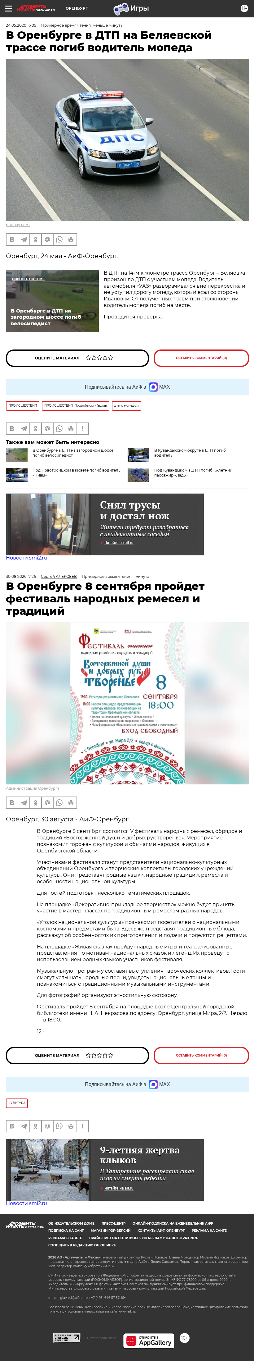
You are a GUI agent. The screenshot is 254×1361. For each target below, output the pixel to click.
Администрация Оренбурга (32, 788)
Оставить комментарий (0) (201, 358)
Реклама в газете (65, 1238)
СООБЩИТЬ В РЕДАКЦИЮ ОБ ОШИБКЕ (82, 1245)
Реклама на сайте (209, 1231)
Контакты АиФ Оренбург (161, 1231)
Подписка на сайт (66, 1231)
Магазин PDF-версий (110, 1231)
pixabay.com (18, 224)
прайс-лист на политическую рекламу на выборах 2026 (143, 1238)
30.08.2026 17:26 (21, 576)
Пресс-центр (113, 1224)
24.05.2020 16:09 (21, 25)
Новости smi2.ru (26, 558)
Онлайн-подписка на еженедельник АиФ (173, 1224)
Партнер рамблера (101, 1338)
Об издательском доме (71, 1224)
